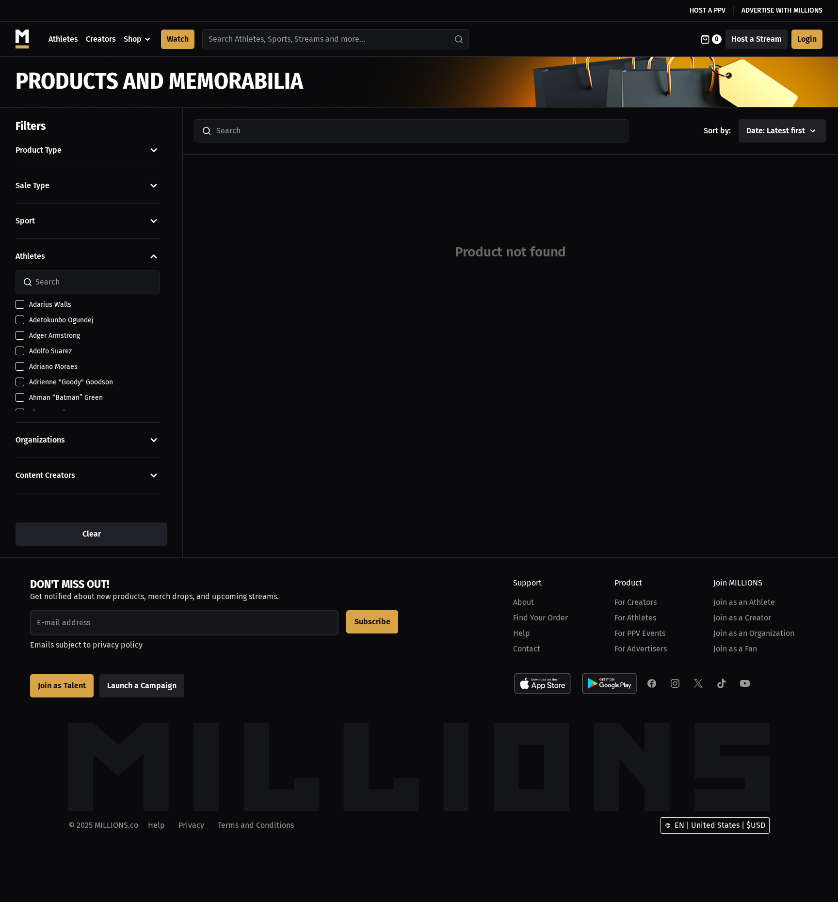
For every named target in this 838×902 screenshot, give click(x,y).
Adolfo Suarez (50, 351)
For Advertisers (640, 648)
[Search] (459, 39)
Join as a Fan (735, 648)
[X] (698, 683)
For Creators (635, 602)
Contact (526, 648)
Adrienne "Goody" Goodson (71, 382)
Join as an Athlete (744, 602)
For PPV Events (639, 633)
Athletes (63, 39)
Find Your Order (540, 617)
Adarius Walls (50, 305)
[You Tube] (745, 683)
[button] (88, 150)
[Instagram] (675, 683)
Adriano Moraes (53, 367)
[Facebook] (652, 683)
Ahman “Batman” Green (66, 398)
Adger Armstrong (54, 336)
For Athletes (635, 617)
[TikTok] (721, 683)
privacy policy (118, 644)
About (523, 602)
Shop (133, 39)
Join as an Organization (753, 633)
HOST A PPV (707, 10)
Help (521, 633)
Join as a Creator (742, 617)
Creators (101, 39)
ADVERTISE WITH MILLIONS (781, 10)
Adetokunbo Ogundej (61, 320)
